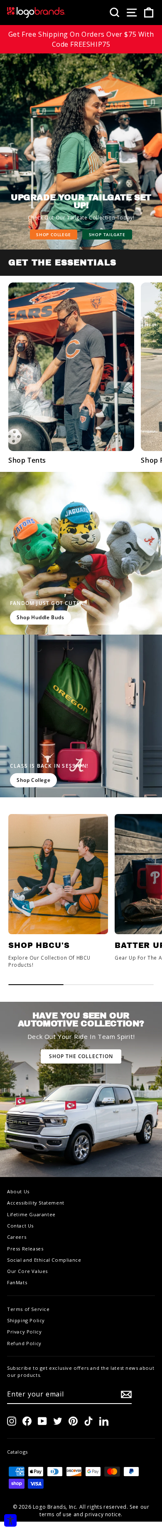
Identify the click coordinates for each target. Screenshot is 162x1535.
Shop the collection (81, 1056)
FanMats (17, 1282)
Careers (16, 1237)
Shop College (53, 234)
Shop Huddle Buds (40, 617)
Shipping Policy (26, 1320)
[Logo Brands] (36, 12)
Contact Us (20, 1225)
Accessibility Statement (35, 1203)
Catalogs (17, 1452)
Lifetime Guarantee (31, 1214)
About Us (18, 1191)
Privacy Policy (24, 1331)
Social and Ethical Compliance (44, 1260)
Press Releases (25, 1248)
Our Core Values (27, 1271)
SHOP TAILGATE (107, 234)
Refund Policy (24, 1343)
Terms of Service (28, 1309)
